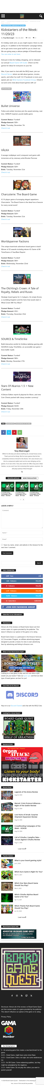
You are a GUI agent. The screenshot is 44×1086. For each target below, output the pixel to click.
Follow (38, 581)
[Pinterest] (14, 432)
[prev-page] (20, 499)
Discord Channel (16, 706)
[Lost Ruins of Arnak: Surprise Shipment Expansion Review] (7, 817)
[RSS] (22, 996)
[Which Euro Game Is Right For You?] (7, 875)
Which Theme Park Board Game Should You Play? (27, 907)
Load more (21, 849)
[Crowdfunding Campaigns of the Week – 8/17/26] (22, 487)
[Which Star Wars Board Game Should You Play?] (7, 886)
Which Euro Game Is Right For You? (28, 872)
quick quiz (27, 676)
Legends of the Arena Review (26, 792)
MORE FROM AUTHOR (29, 478)
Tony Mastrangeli (8, 38)
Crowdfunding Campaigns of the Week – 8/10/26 (35, 494)
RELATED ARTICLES (13, 478)
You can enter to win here (10, 54)
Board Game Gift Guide (18, 63)
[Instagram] (17, 996)
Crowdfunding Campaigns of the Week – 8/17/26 (20, 494)
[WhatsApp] (19, 432)
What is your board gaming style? (28, 860)
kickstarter (10, 423)
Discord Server (6, 74)
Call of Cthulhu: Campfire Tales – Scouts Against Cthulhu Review (27, 838)
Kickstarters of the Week (23, 423)
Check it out (5, 128)
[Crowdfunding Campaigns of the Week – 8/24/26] (7, 487)
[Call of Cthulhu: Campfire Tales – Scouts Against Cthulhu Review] (7, 840)
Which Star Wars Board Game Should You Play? (26, 884)
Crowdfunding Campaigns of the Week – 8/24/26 (6, 494)
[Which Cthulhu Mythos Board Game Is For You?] (7, 897)
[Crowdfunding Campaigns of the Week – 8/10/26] (36, 487)
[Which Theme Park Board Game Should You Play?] (7, 909)
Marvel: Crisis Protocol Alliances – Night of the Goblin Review (28, 804)
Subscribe (37, 601)
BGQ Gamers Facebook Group (24, 80)
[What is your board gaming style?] (7, 863)
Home (2, 21)
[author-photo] (22, 443)
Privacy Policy (6, 1017)
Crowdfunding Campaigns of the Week (17, 21)
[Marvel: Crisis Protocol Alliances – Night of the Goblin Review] (7, 806)
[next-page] (23, 499)
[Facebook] (3, 432)
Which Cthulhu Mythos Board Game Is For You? (26, 895)
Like (39, 576)
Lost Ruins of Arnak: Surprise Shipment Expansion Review (26, 815)
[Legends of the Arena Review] (7, 795)
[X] (9, 432)
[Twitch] (27, 996)
